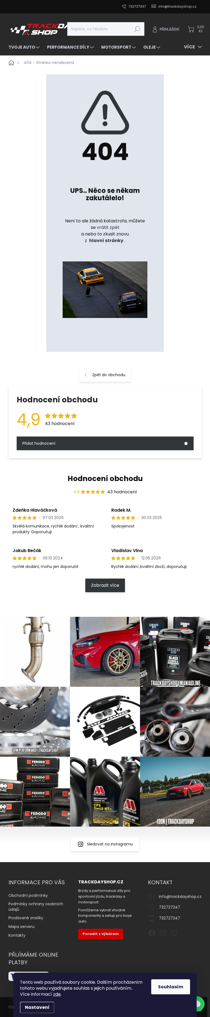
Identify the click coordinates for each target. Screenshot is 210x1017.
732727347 (169, 907)
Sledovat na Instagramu (110, 844)
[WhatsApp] (174, 932)
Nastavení (37, 1007)
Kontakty (16, 935)
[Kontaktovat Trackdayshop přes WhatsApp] (197, 1004)
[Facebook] (152, 932)
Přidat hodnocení (38, 443)
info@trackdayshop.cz (180, 896)
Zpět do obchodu (108, 375)
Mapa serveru (21, 926)
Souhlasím (170, 987)
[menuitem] (24, 47)
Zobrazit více (105, 585)
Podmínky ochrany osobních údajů (35, 906)
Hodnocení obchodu (105, 479)
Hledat (137, 29)
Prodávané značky (25, 918)
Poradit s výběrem (101, 933)
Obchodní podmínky (28, 895)
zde (57, 994)
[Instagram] (163, 932)
